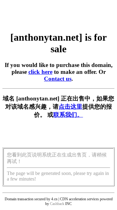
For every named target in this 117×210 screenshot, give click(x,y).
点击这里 (70, 106)
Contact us (57, 78)
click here (40, 72)
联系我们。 (68, 114)
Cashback (57, 204)
